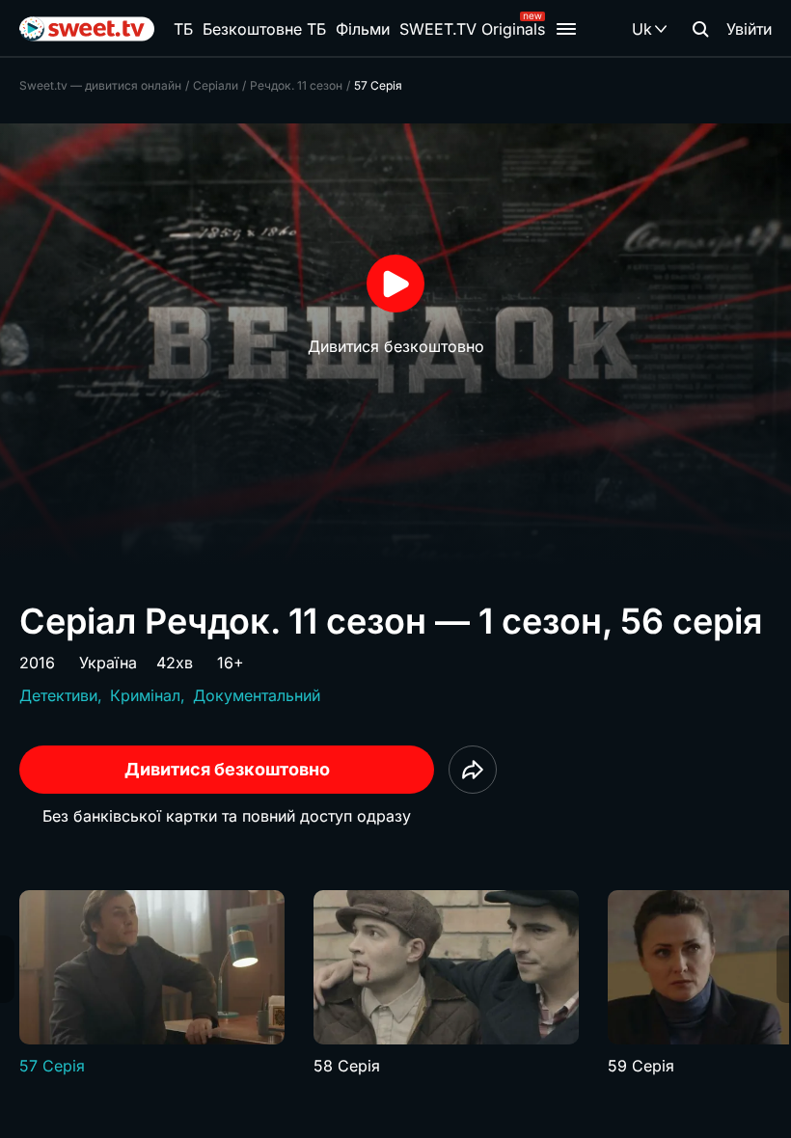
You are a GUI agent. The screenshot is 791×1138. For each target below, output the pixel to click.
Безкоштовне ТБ (264, 29)
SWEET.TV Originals (472, 29)
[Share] (473, 769)
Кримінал (145, 695)
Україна (108, 662)
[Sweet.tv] (86, 28)
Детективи (58, 695)
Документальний (256, 695)
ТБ (183, 29)
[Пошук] (700, 29)
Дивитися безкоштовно (227, 769)
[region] (395, 983)
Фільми (363, 29)
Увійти (749, 29)
